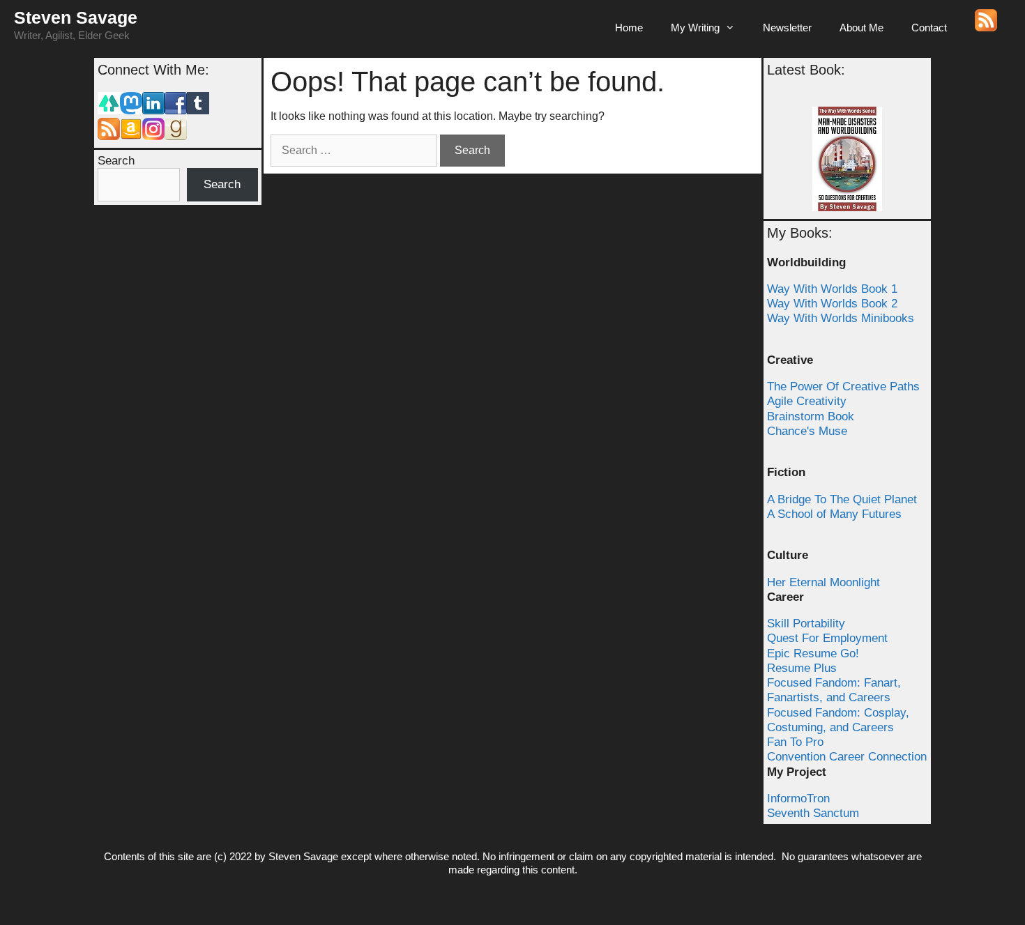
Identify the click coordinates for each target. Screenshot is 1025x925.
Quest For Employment (827, 638)
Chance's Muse (807, 431)
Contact (929, 27)
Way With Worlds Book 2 (832, 303)
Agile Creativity (806, 401)
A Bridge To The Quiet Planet (842, 499)
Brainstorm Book (810, 416)
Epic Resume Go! (813, 653)
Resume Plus (802, 668)
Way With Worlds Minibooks (840, 318)
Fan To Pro (795, 742)
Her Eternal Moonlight (823, 582)
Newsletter (787, 27)
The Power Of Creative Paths (843, 386)
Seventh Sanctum (813, 813)
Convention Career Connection (847, 756)
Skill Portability (806, 623)
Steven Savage (75, 17)
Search (116, 160)
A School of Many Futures (834, 514)
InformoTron (798, 798)
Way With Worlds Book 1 (832, 289)
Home (629, 27)
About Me (861, 27)
